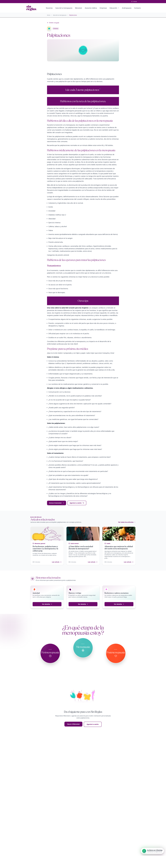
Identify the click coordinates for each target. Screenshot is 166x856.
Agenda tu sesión (76, 503)
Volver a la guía (54, 23)
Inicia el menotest (55, 503)
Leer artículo (55, 562)
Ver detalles (46, 604)
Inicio (48, 15)
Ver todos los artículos (125, 522)
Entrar (135, 1)
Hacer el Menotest (73, 724)
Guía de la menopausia (59, 15)
